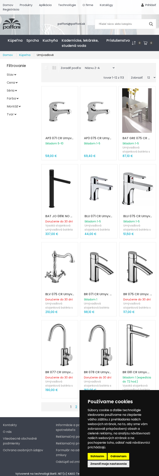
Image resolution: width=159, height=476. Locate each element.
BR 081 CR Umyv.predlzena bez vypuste (137, 372)
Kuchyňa (50, 40)
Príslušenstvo (118, 40)
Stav (10, 74)
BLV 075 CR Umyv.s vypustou (59, 294)
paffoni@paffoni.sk (71, 24)
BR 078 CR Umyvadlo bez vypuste (98, 372)
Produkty (26, 5)
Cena (11, 82)
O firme (88, 5)
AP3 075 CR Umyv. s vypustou (98, 138)
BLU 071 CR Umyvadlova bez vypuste (99, 216)
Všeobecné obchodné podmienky (20, 441)
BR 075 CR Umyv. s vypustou (137, 294)
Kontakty (10, 425)
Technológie (67, 5)
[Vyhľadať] (151, 24)
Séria (10, 90)
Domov (8, 5)
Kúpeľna (15, 40)
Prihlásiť (150, 5)
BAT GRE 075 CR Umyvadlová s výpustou (137, 138)
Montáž (12, 106)
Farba (11, 98)
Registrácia (11, 9)
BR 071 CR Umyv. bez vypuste (98, 294)
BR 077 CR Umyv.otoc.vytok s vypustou (59, 372)
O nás (7, 432)
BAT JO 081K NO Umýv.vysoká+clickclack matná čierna (59, 216)
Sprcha (32, 40)
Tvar (10, 114)
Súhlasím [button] (97, 456)
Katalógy (106, 5)
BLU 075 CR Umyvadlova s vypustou (137, 216)
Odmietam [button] (118, 456)
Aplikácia (45, 5)
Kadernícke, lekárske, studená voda (80, 43)
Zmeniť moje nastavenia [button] (108, 464)
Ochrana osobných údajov (23, 450)
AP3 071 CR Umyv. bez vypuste (59, 138)
